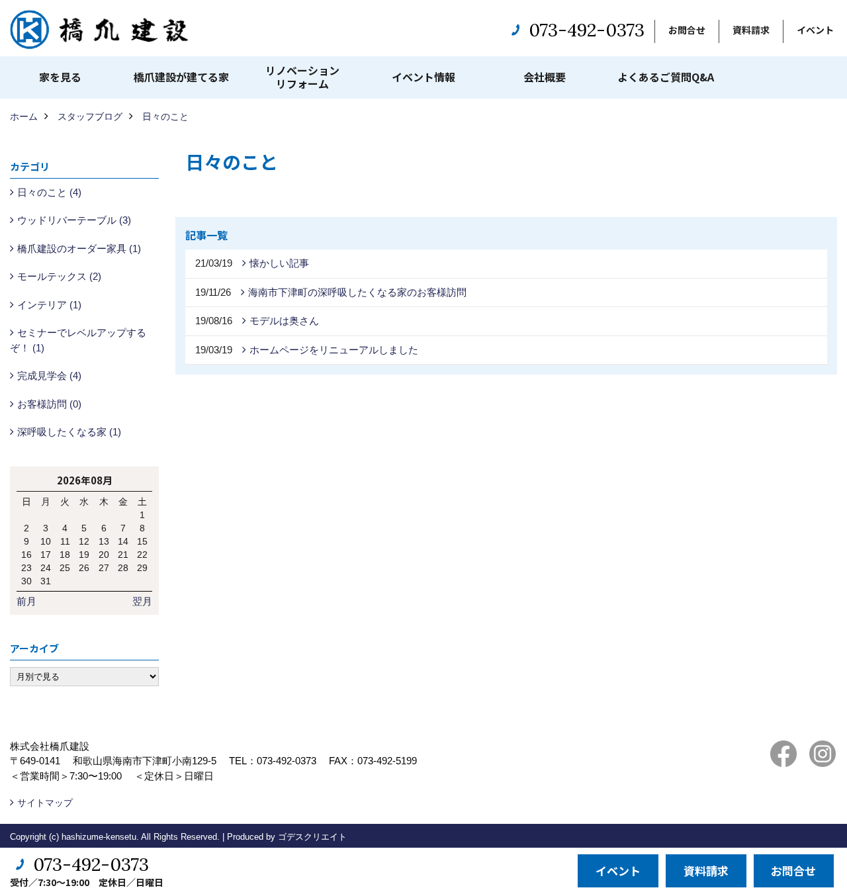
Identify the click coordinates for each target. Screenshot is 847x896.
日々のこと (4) (49, 192)
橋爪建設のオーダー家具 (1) (79, 248)
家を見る (60, 77)
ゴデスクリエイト (312, 837)
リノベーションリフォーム (302, 76)
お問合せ (686, 29)
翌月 (142, 601)
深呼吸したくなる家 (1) (69, 431)
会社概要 (544, 77)
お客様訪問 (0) (49, 404)
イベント (815, 29)
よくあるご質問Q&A (665, 77)
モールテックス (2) (59, 276)
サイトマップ (45, 802)
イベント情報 (423, 77)
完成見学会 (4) (49, 375)
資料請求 (751, 29)
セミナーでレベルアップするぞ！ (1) (78, 340)
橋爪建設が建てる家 (181, 77)
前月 (26, 601)
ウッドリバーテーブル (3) (74, 220)
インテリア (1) (49, 304)
